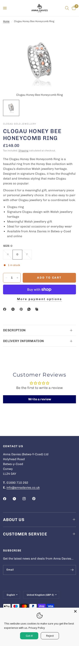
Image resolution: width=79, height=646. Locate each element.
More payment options (39, 299)
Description (14, 330)
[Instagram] (26, 498)
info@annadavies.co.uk (23, 487)
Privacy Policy (37, 628)
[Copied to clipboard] (37, 309)
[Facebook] (5, 309)
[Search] (67, 8)
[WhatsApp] (29, 309)
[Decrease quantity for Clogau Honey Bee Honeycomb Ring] (6, 277)
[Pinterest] (22, 309)
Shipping (23, 150)
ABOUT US (14, 519)
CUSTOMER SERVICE (25, 534)
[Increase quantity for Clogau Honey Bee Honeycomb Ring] (17, 277)
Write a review (39, 399)
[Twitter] (17, 498)
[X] (13, 309)
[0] (73, 8)
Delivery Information (23, 341)
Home (6, 21)
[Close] (75, 611)
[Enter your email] (72, 570)
